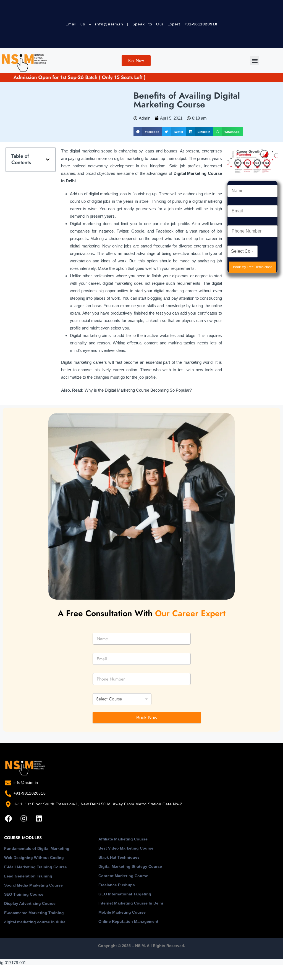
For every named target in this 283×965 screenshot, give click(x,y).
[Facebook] (8, 819)
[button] (254, 60)
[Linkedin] (39, 819)
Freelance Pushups (116, 885)
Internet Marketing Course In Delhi (130, 903)
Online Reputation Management (128, 921)
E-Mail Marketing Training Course (35, 867)
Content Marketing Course (123, 876)
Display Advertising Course (30, 903)
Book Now (146, 717)
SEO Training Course (23, 894)
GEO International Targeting (124, 894)
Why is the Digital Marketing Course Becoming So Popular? (138, 390)
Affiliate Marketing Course (123, 839)
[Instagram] (23, 819)
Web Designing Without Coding (34, 857)
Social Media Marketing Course (33, 885)
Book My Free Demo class (252, 267)
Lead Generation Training (28, 876)
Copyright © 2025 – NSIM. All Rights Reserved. (141, 945)
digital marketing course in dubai (35, 922)
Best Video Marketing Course (125, 848)
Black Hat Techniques (119, 857)
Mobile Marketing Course (122, 912)
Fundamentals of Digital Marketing (36, 848)
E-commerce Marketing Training (34, 913)
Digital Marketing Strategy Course (130, 866)
